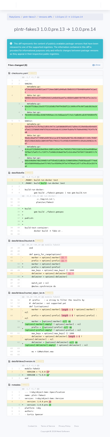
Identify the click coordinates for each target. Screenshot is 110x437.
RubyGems (14, 16)
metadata (16, 384)
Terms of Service (48, 426)
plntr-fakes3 (29, 16)
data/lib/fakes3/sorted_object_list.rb (28, 292)
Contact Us (33, 426)
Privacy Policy (65, 426)
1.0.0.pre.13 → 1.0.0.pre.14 (69, 16)
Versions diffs (45, 16)
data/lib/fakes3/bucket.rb (23, 240)
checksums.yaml (20, 73)
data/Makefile (18, 172)
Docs (76, 426)
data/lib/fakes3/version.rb (23, 361)
